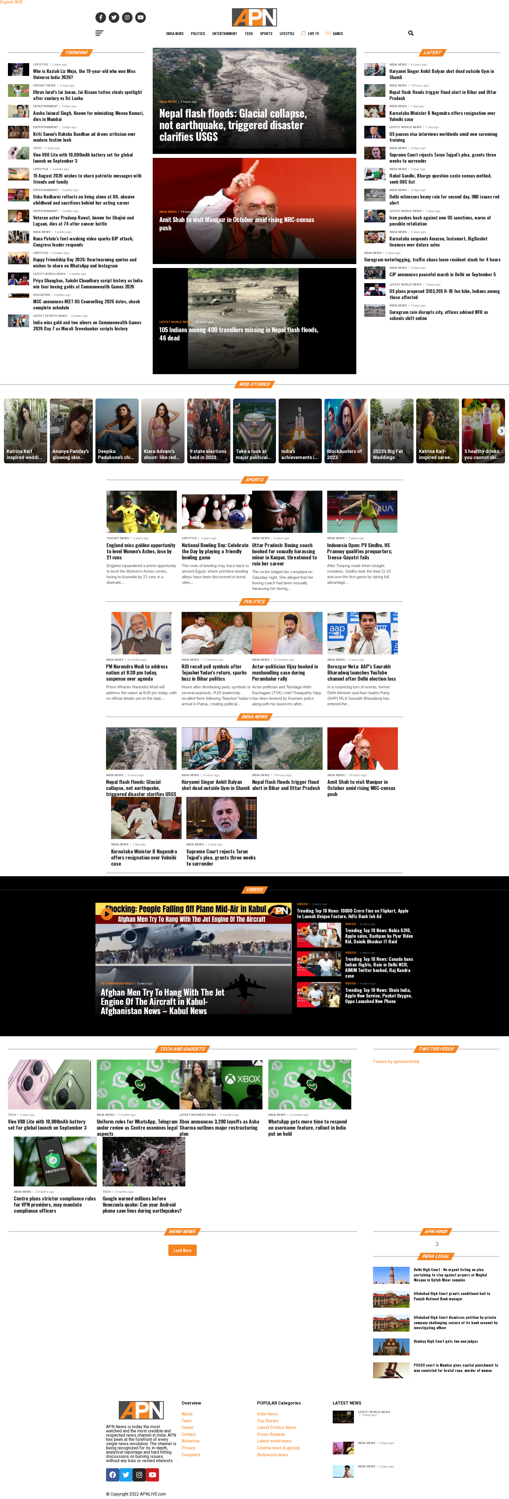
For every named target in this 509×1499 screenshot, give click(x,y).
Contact (189, 1434)
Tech (249, 33)
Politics (198, 33)
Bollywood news (272, 1454)
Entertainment (224, 33)
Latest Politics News (276, 1427)
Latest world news (274, 1441)
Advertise (191, 1441)
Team (187, 1420)
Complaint (191, 1454)
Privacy (188, 1447)
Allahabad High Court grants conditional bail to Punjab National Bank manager (452, 1296)
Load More (182, 1250)
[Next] (501, 430)
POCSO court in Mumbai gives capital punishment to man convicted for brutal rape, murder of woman (456, 1367)
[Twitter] (126, 1474)
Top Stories (268, 1420)
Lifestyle (287, 33)
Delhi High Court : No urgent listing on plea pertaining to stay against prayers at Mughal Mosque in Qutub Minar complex (450, 1274)
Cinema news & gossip (278, 1447)
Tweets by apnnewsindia (396, 1061)
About (187, 1413)
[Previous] (7, 430)
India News (174, 33)
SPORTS (266, 33)
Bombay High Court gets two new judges (446, 1341)
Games (338, 33)
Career (188, 1427)
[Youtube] (152, 1474)
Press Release (271, 1434)
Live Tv (313, 33)
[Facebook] (112, 1474)
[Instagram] (139, 1474)
